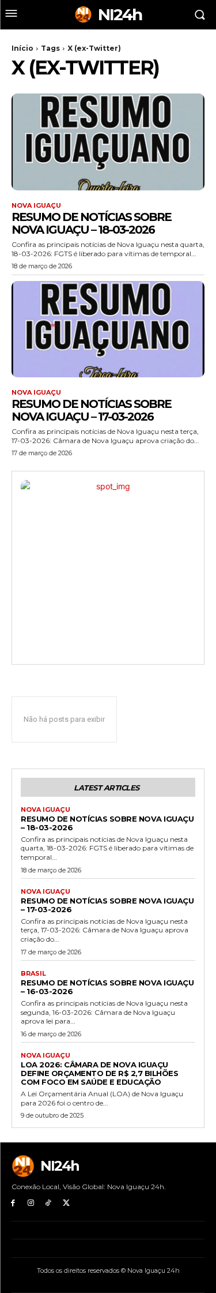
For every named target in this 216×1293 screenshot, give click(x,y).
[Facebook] (13, 1203)
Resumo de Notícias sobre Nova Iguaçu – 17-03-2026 (91, 410)
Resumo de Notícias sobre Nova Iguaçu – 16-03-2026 (107, 987)
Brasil (33, 973)
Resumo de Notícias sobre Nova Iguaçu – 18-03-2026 (91, 223)
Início (22, 48)
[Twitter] (66, 1203)
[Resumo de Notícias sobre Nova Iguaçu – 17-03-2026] (108, 329)
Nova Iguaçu (36, 205)
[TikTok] (49, 1203)
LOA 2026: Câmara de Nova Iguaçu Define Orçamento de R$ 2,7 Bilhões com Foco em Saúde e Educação (99, 1073)
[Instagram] (31, 1203)
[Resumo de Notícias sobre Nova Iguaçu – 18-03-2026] (108, 141)
